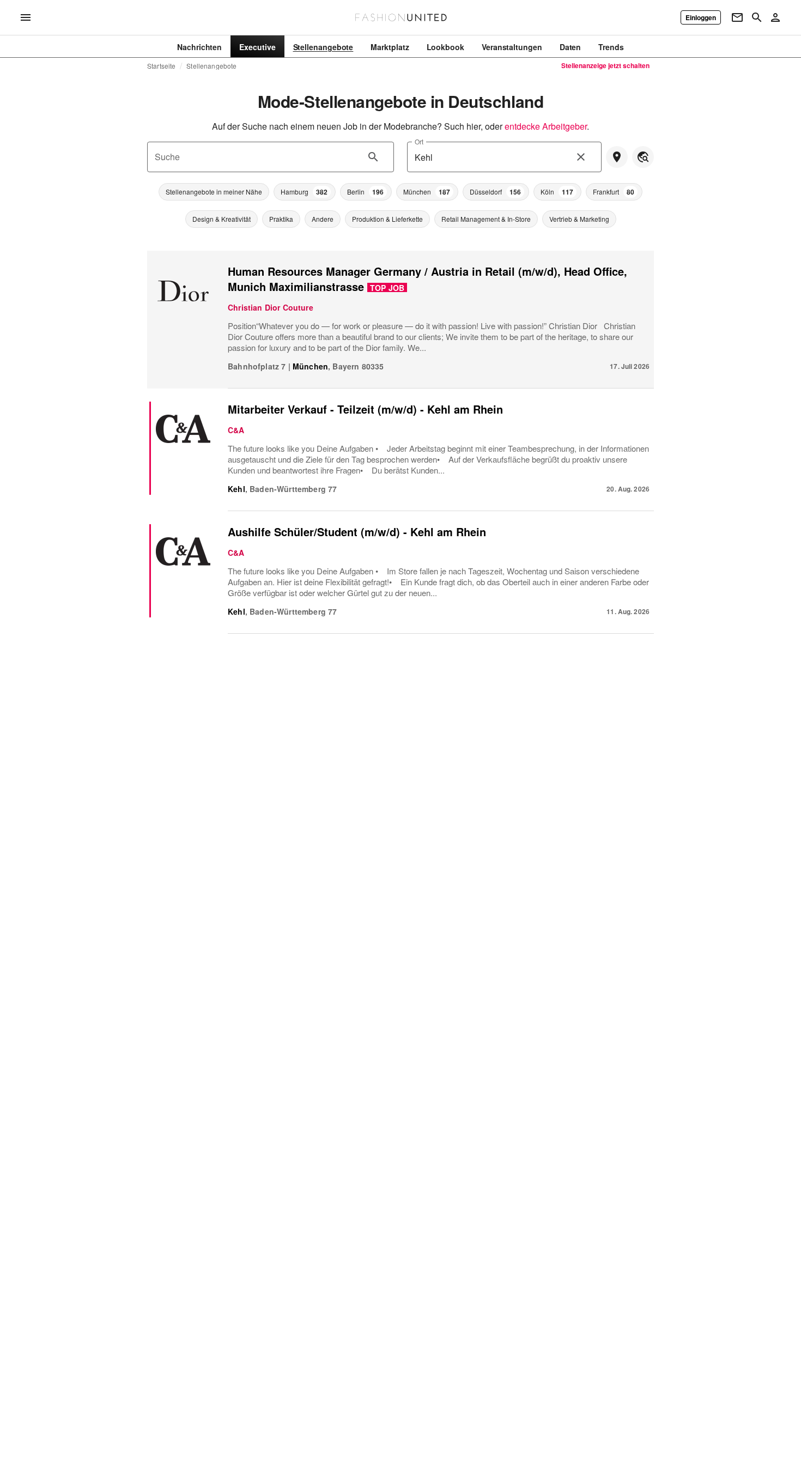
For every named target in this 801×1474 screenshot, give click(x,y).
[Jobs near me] (617, 157)
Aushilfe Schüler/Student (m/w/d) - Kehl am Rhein (357, 531)
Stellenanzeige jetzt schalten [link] (605, 65)
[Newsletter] (737, 17)
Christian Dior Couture (270, 307)
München (310, 366)
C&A (236, 429)
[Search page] (757, 17)
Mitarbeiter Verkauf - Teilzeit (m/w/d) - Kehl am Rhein (365, 409)
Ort (419, 141)
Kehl (236, 488)
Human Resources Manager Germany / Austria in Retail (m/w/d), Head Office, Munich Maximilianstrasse (427, 278)
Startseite (161, 66)
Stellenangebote (211, 66)
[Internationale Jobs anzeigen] (643, 157)
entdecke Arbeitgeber (546, 126)
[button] (214, 192)
